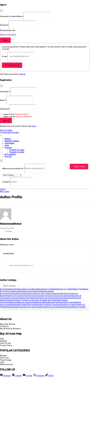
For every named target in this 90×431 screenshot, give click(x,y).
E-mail (4, 56)
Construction (24, 293)
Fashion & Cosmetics (15, 296)
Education (57, 293)
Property (8, 148)
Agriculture (13, 289)
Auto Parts (78, 289)
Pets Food (52, 304)
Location (6, 182)
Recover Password (8, 34)
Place (58, 304)
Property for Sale (16, 150)
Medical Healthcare (56, 302)
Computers (14, 293)
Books (26, 291)
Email (3, 100)
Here (34, 126)
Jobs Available (41, 300)
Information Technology (21, 300)
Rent (5, 307)
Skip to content (6, 130)
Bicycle (16, 291)
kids (60, 300)
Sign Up (22, 74)
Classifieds (9, 143)
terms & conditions (23, 117)
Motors (8, 139)
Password (4, 25)
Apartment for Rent (46, 289)
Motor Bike (21, 304)
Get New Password (12, 65)
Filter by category (9, 286)
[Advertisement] (45, 404)
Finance (27, 296)
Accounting (4, 289)
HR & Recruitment (66, 298)
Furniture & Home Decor (55, 296)
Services (19, 307)
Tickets (46, 307)
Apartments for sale (62, 289)
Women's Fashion (78, 307)
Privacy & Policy (21, 114)
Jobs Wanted (52, 300)
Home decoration (46, 298)
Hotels (56, 298)
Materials (39, 302)
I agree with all (17, 117)
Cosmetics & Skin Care (39, 293)
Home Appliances (32, 298)
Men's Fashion (69, 302)
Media (45, 302)
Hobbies (21, 298)
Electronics (65, 293)
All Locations (10, 154)
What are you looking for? (13, 168)
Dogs (51, 293)
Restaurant (11, 307)
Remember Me (9, 30)
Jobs (7, 145)
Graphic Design (11, 298)
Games (68, 296)
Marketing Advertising (26, 302)
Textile (40, 307)
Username (5, 91)
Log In (5, 40)
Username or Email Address (11, 16)
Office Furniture (32, 304)
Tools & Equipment (56, 307)
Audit (72, 289)
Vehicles (67, 307)
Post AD (8, 156)
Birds (21, 291)
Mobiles (13, 304)
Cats (34, 291)
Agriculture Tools (25, 289)
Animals (35, 289)
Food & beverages (37, 296)
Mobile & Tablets (12, 141)
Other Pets (43, 304)
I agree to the (16, 114)
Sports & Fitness (30, 307)
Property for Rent (16, 152)
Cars (31, 291)
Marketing (13, 302)
